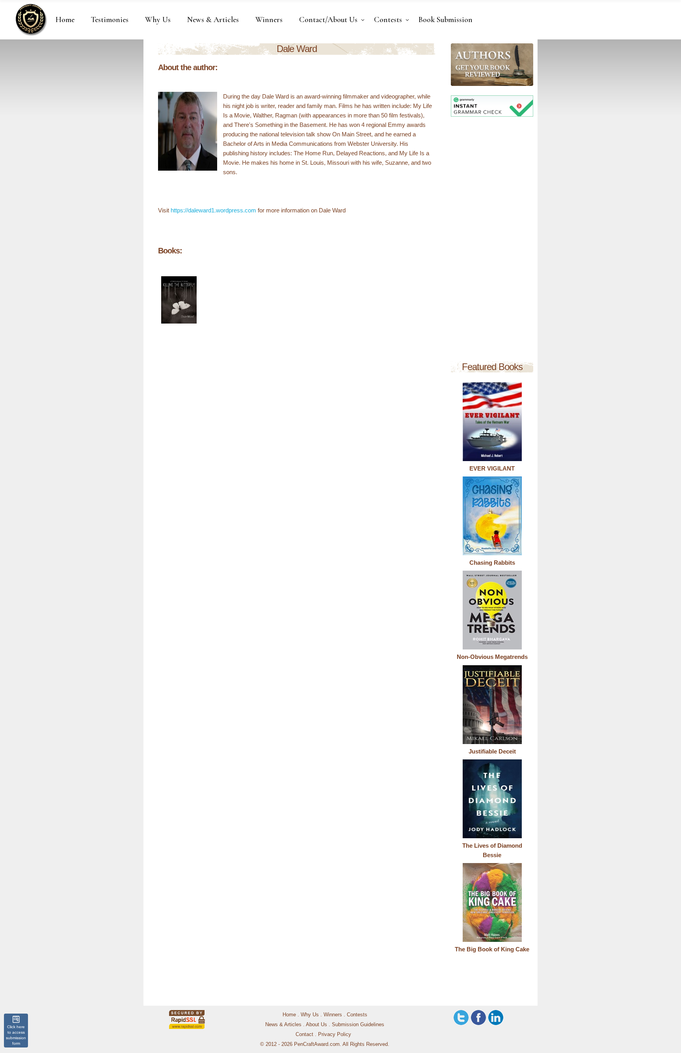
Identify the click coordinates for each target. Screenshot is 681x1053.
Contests (357, 1015)
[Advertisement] (492, 240)
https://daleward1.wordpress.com (213, 210)
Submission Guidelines (358, 1024)
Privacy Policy (334, 1034)
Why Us (310, 1015)
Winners (333, 1015)
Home (289, 1015)
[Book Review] (457, 64)
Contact (304, 1034)
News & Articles (283, 1024)
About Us (316, 1024)
